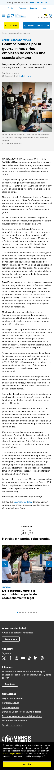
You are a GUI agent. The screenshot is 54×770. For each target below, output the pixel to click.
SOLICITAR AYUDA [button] (38, 25)
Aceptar (27, 764)
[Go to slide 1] (18, 613)
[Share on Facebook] (30, 532)
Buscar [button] (40, 18)
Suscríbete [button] (10, 684)
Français (22, 8)
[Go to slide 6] (31, 613)
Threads (42, 658)
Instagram (16, 658)
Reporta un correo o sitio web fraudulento (22, 716)
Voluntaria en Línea (23, 501)
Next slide (49, 564)
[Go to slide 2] (20, 613)
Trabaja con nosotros (12, 725)
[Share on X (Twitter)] (23, 532)
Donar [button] (45, 18)
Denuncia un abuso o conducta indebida (21, 711)
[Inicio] (16, 16)
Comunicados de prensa (19, 33)
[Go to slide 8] (37, 613)
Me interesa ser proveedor (14, 720)
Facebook (10, 658)
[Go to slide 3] (23, 613)
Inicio (4, 33)
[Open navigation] (3, 16)
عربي (44, 8)
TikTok (29, 658)
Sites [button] (50, 18)
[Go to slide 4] (26, 613)
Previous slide (5, 564)
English (11, 8)
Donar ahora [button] (11, 639)
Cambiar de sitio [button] (36, 2)
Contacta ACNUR (10, 702)
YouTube (23, 658)
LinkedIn (36, 658)
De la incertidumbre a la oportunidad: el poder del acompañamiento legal (20, 594)
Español (33, 8)
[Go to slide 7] (34, 613)
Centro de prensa (10, 707)
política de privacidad (12, 754)
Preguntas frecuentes (12, 698)
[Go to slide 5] (29, 613)
